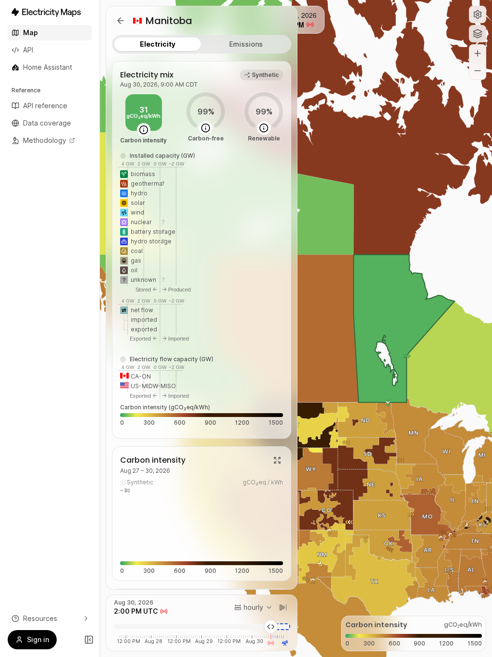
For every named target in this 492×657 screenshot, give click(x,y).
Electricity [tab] (157, 44)
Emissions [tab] (246, 44)
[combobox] (253, 607)
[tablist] (201, 44)
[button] (477, 14)
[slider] (271, 626)
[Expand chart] (277, 460)
